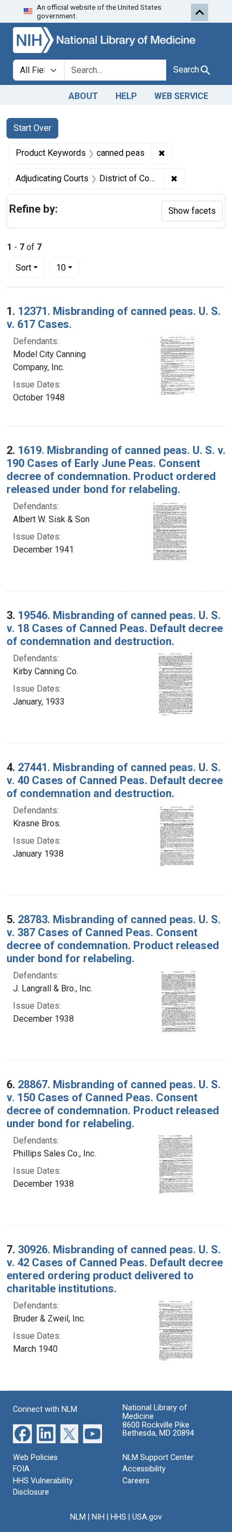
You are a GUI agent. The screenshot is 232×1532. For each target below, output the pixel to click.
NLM (78, 1517)
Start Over (32, 128)
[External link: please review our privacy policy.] (22, 1433)
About (83, 96)
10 (67, 267)
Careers (135, 1480)
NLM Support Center (158, 1457)
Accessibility (144, 1469)
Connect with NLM (45, 1409)
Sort (23, 267)
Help (126, 96)
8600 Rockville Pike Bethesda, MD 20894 (158, 1429)
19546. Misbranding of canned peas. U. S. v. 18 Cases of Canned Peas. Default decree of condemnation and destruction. (114, 628)
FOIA (21, 1469)
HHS (118, 1517)
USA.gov (147, 1517)
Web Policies (35, 1457)
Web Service (181, 96)
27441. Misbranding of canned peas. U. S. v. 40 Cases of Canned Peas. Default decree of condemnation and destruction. (114, 780)
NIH (98, 1517)
